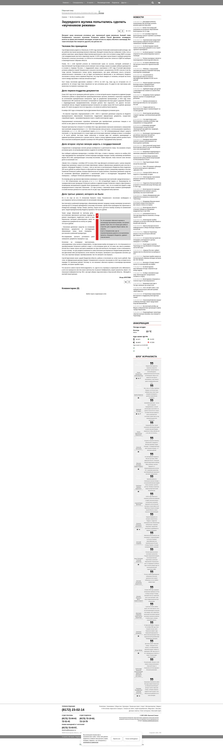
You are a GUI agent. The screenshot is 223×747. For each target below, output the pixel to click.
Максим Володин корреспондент (138, 465)
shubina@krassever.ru (69, 730)
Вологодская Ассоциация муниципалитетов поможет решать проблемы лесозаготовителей (146, 190)
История (71, 737)
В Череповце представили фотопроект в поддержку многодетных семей (147, 295)
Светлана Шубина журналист (139, 487)
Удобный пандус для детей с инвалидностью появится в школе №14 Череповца (147, 90)
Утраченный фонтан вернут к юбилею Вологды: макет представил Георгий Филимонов (147, 301)
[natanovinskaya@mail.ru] (137, 529)
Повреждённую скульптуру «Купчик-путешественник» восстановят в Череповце (147, 314)
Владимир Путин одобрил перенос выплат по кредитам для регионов (146, 96)
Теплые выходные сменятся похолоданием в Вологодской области (147, 59)
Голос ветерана (145, 711)
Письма (158, 708)
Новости (138, 17)
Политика (102, 706)
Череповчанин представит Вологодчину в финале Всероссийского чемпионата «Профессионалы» (146, 41)
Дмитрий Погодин (138, 410)
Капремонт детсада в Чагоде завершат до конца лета (145, 284)
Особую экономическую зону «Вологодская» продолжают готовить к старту (146, 274)
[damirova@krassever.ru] (138, 636)
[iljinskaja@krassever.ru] (136, 378)
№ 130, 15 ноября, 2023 (77, 17)
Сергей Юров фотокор (138, 503)
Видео (158, 706)
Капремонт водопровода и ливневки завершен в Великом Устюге (146, 152)
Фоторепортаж (150, 706)
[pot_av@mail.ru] (138, 564)
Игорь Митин (138, 650)
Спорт (142, 706)
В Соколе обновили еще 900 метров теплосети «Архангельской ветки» (146, 64)
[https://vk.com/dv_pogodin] (138, 414)
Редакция (78, 737)
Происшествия (134, 706)
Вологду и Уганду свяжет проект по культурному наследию (146, 263)
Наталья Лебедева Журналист (138, 525)
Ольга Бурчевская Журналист (138, 433)
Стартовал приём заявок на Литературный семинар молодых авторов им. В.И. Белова (147, 258)
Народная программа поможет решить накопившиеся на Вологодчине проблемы (145, 141)
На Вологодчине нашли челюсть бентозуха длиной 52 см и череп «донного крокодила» (146, 47)
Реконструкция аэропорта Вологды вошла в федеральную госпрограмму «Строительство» (146, 84)
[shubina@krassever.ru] (138, 491)
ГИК (160, 732)
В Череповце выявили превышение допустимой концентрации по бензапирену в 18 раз (146, 157)
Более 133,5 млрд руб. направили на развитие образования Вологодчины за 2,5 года (145, 29)
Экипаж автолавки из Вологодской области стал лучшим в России (145, 102)
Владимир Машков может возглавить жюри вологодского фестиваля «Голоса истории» (146, 203)
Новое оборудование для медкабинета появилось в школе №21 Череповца (146, 197)
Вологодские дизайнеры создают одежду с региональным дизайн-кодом (147, 115)
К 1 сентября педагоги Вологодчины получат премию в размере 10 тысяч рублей (147, 35)
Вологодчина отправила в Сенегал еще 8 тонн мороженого (146, 280)
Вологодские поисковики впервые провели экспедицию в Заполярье (146, 178)
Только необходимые (131, 738)
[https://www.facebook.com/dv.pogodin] (140, 414)
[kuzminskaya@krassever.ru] (137, 695)
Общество (118, 706)
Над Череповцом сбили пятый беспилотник (146, 163)
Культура (125, 706)
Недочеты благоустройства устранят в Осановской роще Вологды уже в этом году (147, 184)
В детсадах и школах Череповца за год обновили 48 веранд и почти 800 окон (146, 245)
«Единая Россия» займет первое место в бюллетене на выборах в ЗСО (146, 252)
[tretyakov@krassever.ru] (138, 451)
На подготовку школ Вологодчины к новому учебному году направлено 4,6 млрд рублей (145, 121)
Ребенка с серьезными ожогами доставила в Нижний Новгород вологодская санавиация (146, 70)
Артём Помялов (138, 395)
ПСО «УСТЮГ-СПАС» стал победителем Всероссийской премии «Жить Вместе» (146, 289)
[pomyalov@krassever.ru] (138, 397)
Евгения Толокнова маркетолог (138, 582)
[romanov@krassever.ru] (138, 469)
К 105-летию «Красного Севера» (112, 708)
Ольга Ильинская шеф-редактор (138, 374)
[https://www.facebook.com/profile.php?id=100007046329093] (140, 378)
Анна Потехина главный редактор (138, 560)
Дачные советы (134, 711)
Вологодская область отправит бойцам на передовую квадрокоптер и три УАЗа (145, 209)
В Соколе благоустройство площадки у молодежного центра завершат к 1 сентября (147, 239)
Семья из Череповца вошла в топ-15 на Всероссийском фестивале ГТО (145, 233)
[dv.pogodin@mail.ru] (136, 414)
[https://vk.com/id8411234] (139, 529)
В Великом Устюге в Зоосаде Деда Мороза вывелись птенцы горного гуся (146, 215)
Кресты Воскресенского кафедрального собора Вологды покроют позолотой (147, 227)
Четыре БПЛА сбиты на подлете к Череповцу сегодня (145, 173)
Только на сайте (129, 708)
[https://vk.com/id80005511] (139, 695)
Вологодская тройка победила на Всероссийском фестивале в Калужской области (147, 221)
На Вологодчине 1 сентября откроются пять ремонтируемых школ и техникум (147, 53)
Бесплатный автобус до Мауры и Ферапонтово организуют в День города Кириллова (147, 307)
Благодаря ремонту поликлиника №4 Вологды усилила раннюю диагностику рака (144, 23)
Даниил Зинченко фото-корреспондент (138, 599)
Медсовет (151, 708)
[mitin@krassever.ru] (138, 653)
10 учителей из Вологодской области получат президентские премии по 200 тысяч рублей (145, 77)
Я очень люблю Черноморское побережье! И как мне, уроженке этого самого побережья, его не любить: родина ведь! (151, 578)
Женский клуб (156, 711)
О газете (65, 737)
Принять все (116, 738)
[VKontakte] (96, 296)
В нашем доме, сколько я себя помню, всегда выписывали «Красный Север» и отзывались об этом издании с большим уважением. (151, 666)
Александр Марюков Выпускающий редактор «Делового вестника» (138, 672)
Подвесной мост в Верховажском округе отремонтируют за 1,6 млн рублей (146, 108)
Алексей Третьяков (139, 448)
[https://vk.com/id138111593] (138, 378)
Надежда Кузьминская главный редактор (138, 691)
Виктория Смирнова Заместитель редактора (138, 615)
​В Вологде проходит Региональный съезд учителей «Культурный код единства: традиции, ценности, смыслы (145, 128)
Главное (64, 17)
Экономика (110, 706)
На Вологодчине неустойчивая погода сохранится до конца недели (145, 268)
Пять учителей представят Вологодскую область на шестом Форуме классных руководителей (146, 147)
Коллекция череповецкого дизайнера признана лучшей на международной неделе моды (146, 135)
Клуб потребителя (141, 708)
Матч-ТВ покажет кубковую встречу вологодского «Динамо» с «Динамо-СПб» (147, 168)
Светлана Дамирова (138, 632)
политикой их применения (90, 742)
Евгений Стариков (138, 542)
